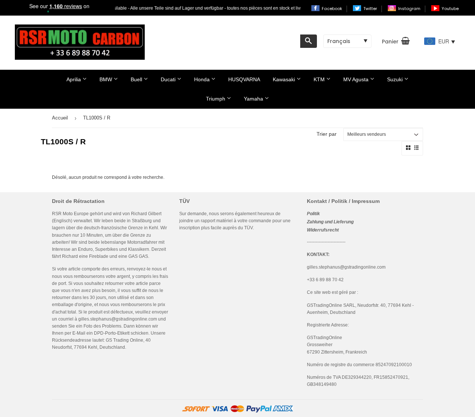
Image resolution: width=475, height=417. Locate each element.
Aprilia (74, 79)
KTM (320, 79)
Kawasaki (285, 79)
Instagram (410, 9)
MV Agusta (356, 79)
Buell (137, 79)
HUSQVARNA (244, 79)
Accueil (60, 118)
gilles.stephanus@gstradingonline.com (117, 319)
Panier (390, 41)
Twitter (370, 9)
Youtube (450, 9)
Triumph (216, 99)
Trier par (327, 134)
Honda (202, 79)
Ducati (169, 79)
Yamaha (254, 99)
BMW (106, 79)
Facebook (332, 9)
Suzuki (395, 79)
